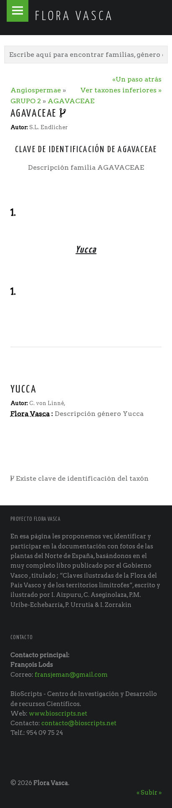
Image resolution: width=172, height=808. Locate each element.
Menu (17, 11)
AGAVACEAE (71, 101)
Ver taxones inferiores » (121, 90)
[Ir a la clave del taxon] (63, 114)
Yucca (23, 390)
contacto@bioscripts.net (78, 723)
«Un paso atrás (137, 79)
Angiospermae (35, 90)
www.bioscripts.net (58, 713)
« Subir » (149, 792)
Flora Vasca (50, 783)
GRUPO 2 (25, 101)
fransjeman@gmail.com (71, 674)
